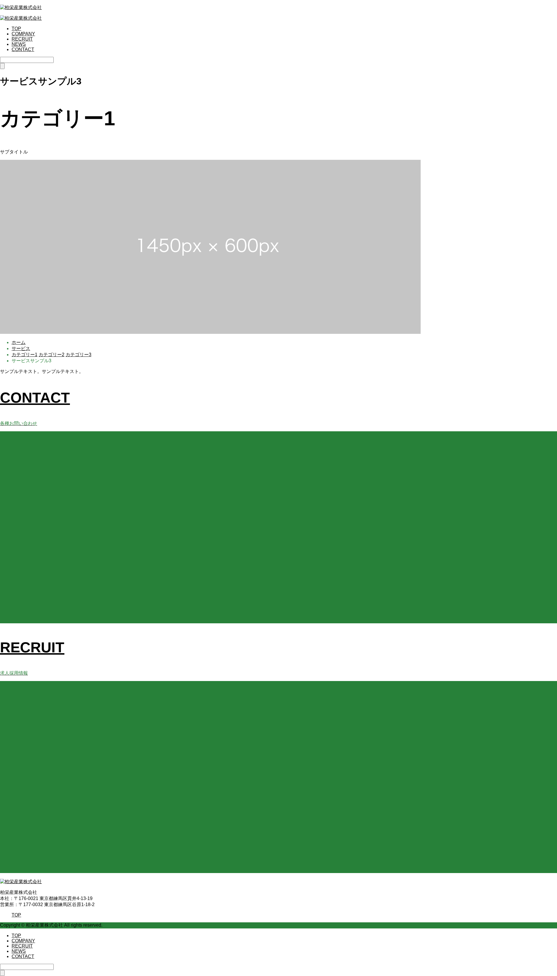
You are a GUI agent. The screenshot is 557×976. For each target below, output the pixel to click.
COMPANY (23, 33)
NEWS (19, 44)
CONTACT (23, 49)
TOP (16, 28)
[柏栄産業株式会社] (21, 7)
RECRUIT (22, 39)
